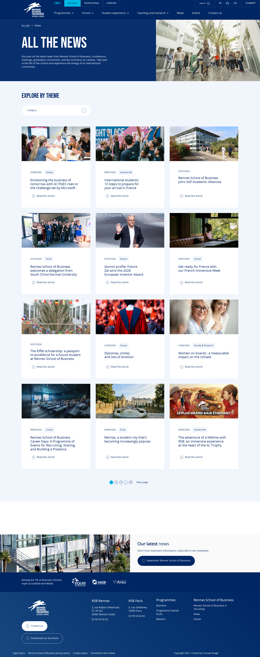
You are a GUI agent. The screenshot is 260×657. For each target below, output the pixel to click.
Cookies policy (80, 653)
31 (130, 482)
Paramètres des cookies (103, 653)
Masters (160, 619)
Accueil (26, 25)
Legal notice (19, 653)
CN (235, 3)
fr (220, 3)
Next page (142, 482)
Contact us (215, 13)
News (180, 13)
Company (111, 3)
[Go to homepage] (23, 10)
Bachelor (161, 606)
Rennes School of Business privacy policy (49, 653)
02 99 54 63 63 (100, 619)
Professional (91, 3)
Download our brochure (44, 638)
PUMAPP (251, 3)
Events (196, 13)
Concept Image (210, 653)
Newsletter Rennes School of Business (169, 560)
